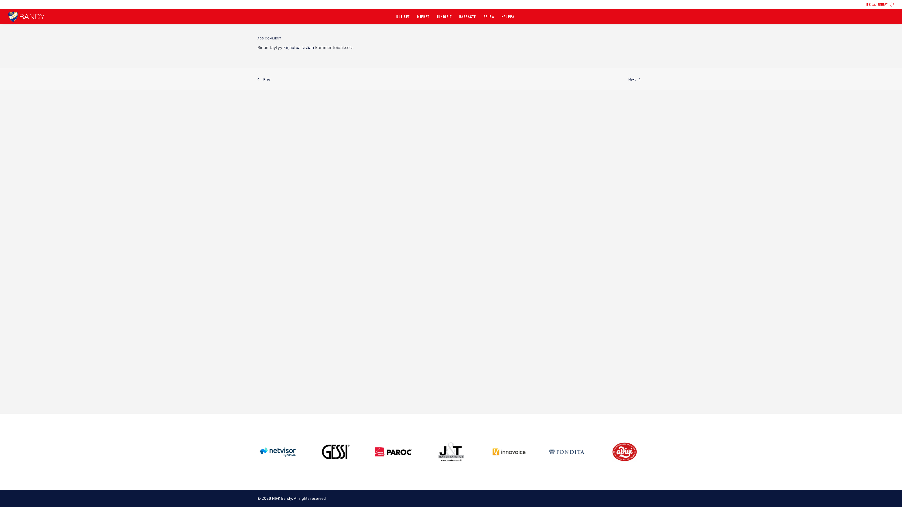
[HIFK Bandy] (26, 16)
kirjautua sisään (299, 47)
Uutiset (403, 17)
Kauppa (508, 17)
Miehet (423, 17)
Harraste (467, 17)
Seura (488, 17)
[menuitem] (880, 4)
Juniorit (444, 17)
